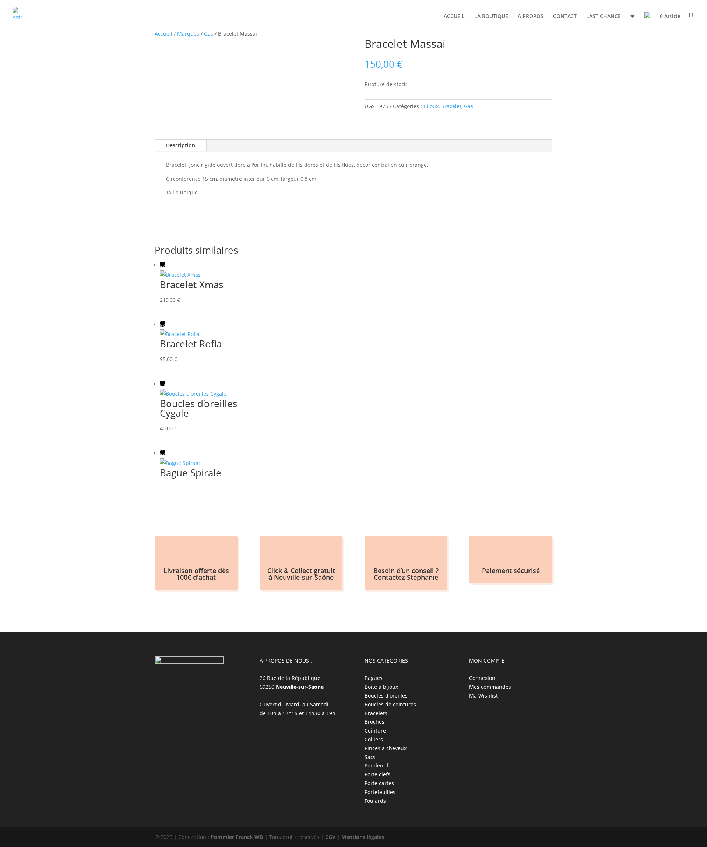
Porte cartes (379, 783)
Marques (188, 33)
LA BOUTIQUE (491, 17)
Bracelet (451, 106)
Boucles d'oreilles (386, 695)
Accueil (163, 33)
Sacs (370, 757)
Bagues (374, 677)
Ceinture (375, 730)
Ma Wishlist (483, 695)
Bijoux (431, 106)
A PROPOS (531, 17)
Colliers (374, 739)
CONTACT (565, 17)
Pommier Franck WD (237, 836)
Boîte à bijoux (381, 686)
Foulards (375, 800)
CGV (330, 836)
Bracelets (376, 713)
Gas (208, 33)
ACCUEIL (454, 17)
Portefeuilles (380, 791)
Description (180, 145)
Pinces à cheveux (386, 748)
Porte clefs (377, 774)
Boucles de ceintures (390, 704)
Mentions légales (362, 836)
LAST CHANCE (603, 17)
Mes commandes (490, 686)
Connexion (482, 677)
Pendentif (376, 765)
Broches (374, 721)
